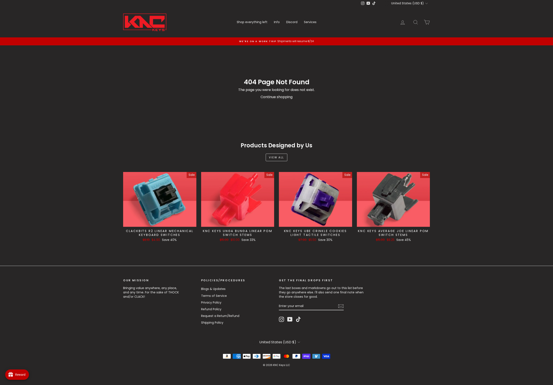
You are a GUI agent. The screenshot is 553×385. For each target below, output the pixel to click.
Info (277, 22)
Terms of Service (214, 296)
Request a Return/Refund (220, 316)
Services (310, 22)
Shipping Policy (212, 322)
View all (276, 157)
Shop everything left (252, 22)
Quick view (160, 222)
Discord (291, 22)
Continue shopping (276, 96)
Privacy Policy (211, 302)
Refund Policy (211, 309)
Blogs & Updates (213, 289)
